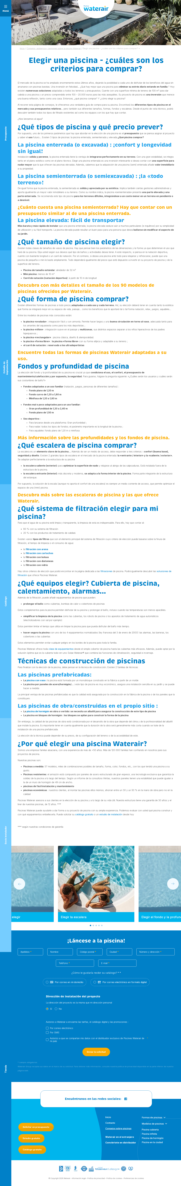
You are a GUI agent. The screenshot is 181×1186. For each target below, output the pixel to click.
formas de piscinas (87, 352)
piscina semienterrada (55, 176)
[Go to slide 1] (90, 925)
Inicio (108, 1117)
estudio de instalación (110, 814)
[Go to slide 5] (102, 925)
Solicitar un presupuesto (36, 1127)
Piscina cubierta (150, 1129)
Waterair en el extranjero (119, 1137)
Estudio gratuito (31, 1138)
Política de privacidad (96, 1178)
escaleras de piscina (97, 495)
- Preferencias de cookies (133, 1178)
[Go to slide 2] (93, 925)
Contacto (110, 1122)
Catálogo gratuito (32, 1149)
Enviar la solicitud (96, 1052)
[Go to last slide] (19, 884)
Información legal (79, 1178)
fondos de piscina (148, 438)
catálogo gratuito (84, 814)
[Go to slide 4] (99, 925)
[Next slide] (173, 884)
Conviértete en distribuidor (120, 1142)
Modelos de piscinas (153, 1123)
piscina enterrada (49, 144)
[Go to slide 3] (96, 925)
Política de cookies (114, 1178)
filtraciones (106, 571)
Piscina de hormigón (152, 1138)
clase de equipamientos (61, 648)
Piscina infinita (149, 1133)
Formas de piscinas (152, 1117)
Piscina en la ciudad (152, 1142)
